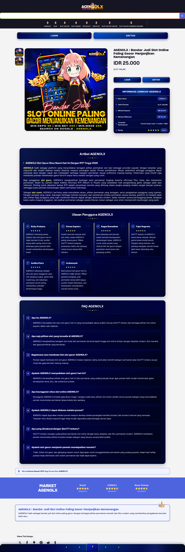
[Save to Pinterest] (41, 542)
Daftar (130, 35)
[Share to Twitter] (20, 542)
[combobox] (90, 16)
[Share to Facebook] (27, 542)
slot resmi (37, 192)
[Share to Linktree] (34, 542)
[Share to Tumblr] (55, 542)
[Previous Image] (27, 90)
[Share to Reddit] (48, 542)
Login (54, 35)
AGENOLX (28, 168)
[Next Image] (105, 90)
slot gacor (46, 180)
